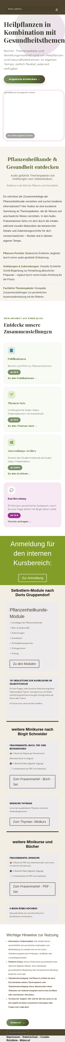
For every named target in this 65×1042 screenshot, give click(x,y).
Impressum (13, 1037)
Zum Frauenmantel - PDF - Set (32, 889)
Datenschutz (30, 1037)
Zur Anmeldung (32, 578)
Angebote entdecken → (24, 79)
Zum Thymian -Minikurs (29, 821)
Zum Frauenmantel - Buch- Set (32, 781)
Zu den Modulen (24, 664)
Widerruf (17, 1022)
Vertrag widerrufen (17, 1032)
